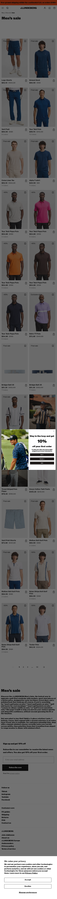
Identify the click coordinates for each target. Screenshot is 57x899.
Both (42, 463)
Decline (28, 886)
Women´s (42, 458)
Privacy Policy (31, 873)
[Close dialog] (54, 431)
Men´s (42, 454)
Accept (28, 880)
